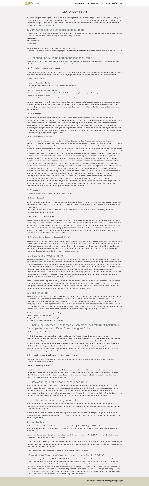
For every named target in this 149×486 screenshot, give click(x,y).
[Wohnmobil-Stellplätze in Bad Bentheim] (32, 3)
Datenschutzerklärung (103, 481)
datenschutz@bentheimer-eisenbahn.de (84, 51)
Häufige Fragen (117, 481)
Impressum (91, 481)
